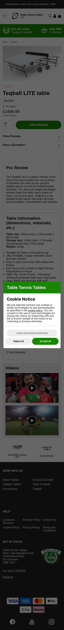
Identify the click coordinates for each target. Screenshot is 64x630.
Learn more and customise (32, 333)
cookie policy (35, 310)
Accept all (45, 341)
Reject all (18, 341)
